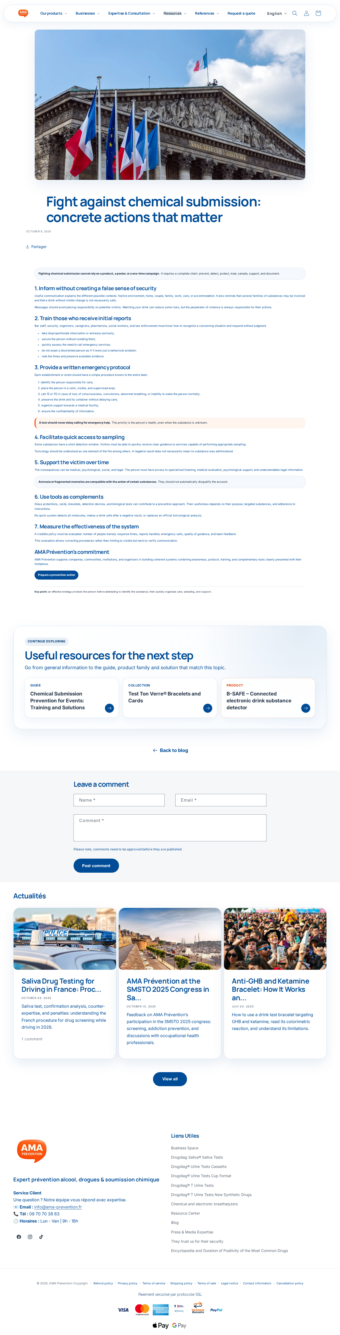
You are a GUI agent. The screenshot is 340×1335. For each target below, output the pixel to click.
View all (170, 1078)
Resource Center (185, 1213)
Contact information (257, 1283)
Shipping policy (181, 1283)
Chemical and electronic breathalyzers (204, 1204)
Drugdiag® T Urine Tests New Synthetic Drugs (211, 1194)
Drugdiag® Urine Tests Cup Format (201, 1175)
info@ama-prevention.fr (58, 1207)
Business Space (184, 1148)
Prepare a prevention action (56, 575)
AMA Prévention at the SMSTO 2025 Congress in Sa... (168, 989)
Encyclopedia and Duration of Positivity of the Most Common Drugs (229, 1250)
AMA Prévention (61, 1283)
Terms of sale (206, 1283)
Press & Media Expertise (192, 1232)
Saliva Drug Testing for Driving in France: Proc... (61, 985)
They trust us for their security (197, 1241)
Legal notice (229, 1283)
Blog (175, 1222)
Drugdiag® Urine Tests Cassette (199, 1166)
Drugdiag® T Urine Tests (192, 1185)
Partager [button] (38, 246)
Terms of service (153, 1283)
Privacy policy (127, 1283)
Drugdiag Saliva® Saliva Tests (197, 1157)
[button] (54, 13)
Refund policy (103, 1283)
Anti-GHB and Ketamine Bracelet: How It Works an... (270, 989)
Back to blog (174, 750)
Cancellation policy (290, 1283)
